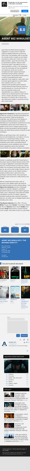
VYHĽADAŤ (16, 15)
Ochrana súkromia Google (18, 449)
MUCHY (12, 280)
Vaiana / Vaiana (13, 383)
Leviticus (11, 379)
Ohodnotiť (15, 234)
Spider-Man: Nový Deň (15, 378)
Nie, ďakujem (14, 11)
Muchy (10, 381)
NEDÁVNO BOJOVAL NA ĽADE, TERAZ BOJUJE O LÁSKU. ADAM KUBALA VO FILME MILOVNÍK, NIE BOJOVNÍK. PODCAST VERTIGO (16, 397)
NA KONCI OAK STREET (4, 300)
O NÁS (24, 15)
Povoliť (25, 11)
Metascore (15, 226)
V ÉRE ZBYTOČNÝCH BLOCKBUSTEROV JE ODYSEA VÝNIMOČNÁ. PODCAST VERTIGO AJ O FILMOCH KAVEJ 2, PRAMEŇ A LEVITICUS (16, 438)
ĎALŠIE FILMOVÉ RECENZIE (12, 264)
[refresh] (24, 339)
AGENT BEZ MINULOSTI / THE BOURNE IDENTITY (14, 241)
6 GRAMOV (3, 280)
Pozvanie (11, 376)
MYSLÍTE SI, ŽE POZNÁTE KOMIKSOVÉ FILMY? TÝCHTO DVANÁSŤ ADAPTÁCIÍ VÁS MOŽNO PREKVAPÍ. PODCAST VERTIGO (15, 427)
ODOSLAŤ (24, 335)
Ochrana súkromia (6, 449)
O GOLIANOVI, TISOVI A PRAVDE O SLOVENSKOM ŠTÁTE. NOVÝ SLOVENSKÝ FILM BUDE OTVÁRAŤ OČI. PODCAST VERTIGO (16, 417)
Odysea (11, 374)
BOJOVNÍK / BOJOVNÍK (24, 281)
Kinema (5, 226)
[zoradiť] (28, 339)
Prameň (11, 385)
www (9, 252)
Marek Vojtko (21, 224)
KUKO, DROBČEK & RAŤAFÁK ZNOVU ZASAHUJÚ (24, 303)
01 (20, 339)
